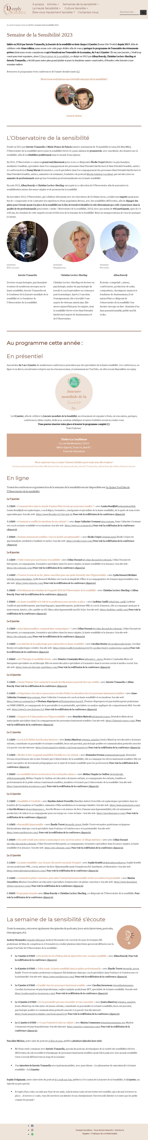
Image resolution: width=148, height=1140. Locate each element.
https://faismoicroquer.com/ (120, 720)
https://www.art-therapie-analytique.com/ (36, 667)
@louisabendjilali (127, 506)
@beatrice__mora (94, 659)
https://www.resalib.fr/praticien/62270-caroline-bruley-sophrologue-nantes (91, 647)
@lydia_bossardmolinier (20, 578)
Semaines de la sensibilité (24, 24)
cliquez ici (120, 514)
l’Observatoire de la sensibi (52, 56)
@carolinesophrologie (119, 643)
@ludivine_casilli (117, 601)
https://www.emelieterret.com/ (22, 832)
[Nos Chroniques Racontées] (32, 1134)
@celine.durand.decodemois (97, 559)
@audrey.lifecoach (36, 939)
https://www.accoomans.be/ (78, 525)
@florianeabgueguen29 (71, 701)
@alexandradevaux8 (115, 754)
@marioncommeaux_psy (113, 1022)
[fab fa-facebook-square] (32, 1125)
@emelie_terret (73, 824)
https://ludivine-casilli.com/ (114, 609)
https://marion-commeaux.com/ (83, 1026)
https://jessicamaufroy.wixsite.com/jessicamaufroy (61, 747)
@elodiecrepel (109, 536)
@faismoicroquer (101, 716)
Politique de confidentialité (104, 1133)
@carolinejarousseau (123, 985)
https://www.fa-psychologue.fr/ (28, 709)
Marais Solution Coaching (99, 174)
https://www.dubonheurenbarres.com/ (26, 870)
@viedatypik (117, 774)
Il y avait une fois (63, 1079)
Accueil (10, 24)
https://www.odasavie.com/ (29, 582)
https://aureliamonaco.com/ (111, 813)
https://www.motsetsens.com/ (124, 805)
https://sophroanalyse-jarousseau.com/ (34, 993)
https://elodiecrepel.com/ (79, 540)
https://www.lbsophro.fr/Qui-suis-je (54, 514)
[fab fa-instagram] (32, 1130)
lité (67, 56)
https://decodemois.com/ (19, 567)
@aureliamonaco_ (35, 809)
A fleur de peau (55, 1040)
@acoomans (108, 521)
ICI (78, 71)
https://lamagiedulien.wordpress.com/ (26, 786)
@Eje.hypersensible (16, 778)
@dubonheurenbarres (114, 862)
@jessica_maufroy (90, 739)
